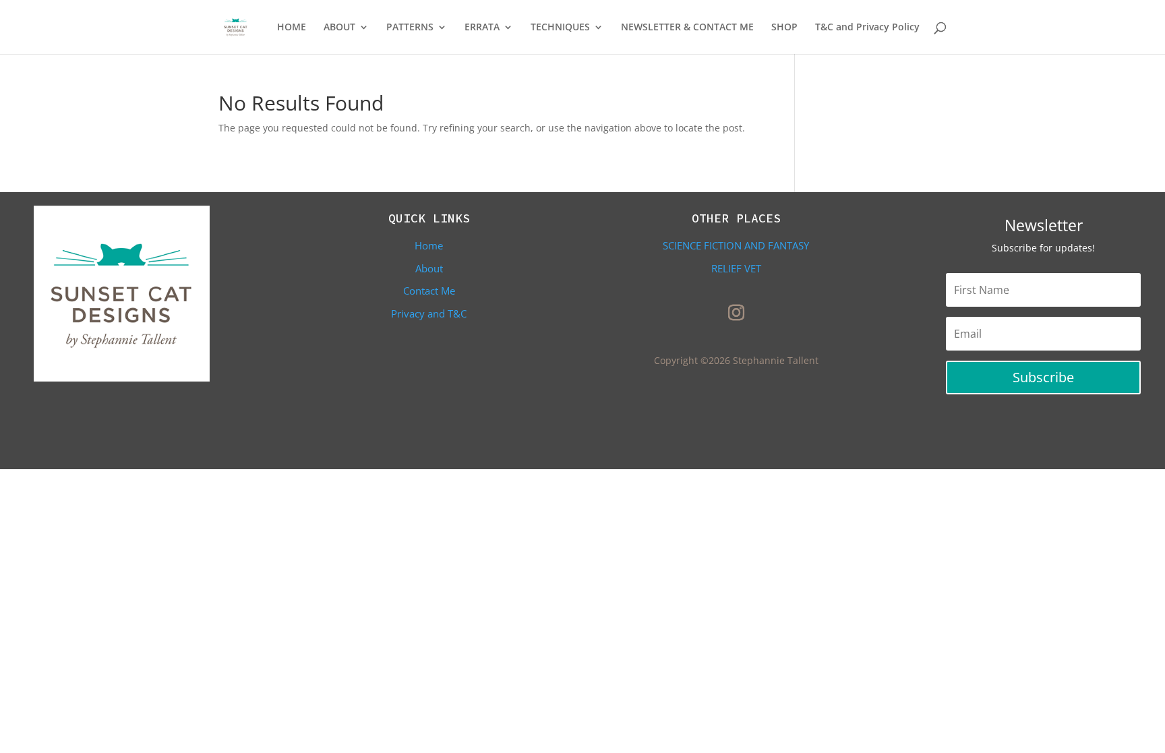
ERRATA (482, 27)
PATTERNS (410, 27)
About (429, 268)
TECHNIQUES (560, 27)
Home (429, 245)
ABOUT (339, 27)
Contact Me (429, 290)
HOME (291, 27)
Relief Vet (736, 268)
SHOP (784, 27)
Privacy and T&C (429, 313)
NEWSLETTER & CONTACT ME (687, 27)
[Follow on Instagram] (736, 313)
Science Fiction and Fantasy (736, 245)
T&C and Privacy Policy (867, 27)
